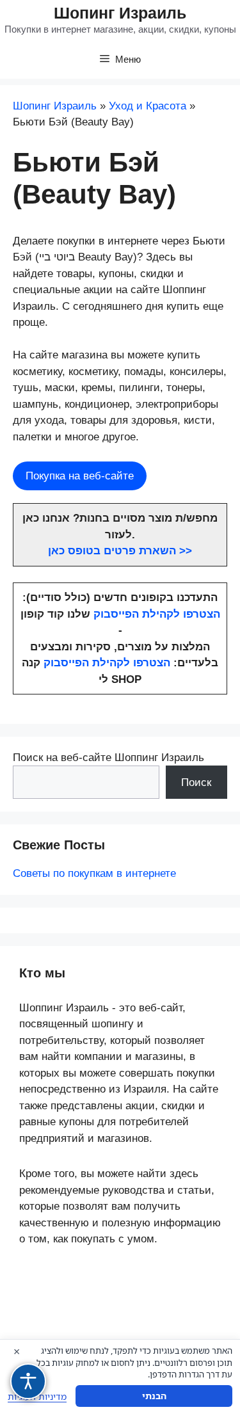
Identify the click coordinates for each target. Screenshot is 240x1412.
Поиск (196, 782)
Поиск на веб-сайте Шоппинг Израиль (108, 757)
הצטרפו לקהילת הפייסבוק (156, 614)
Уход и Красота (147, 106)
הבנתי (154, 1396)
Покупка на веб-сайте (80, 476)
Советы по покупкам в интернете (94, 873)
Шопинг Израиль (120, 13)
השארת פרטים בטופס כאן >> (120, 551)
